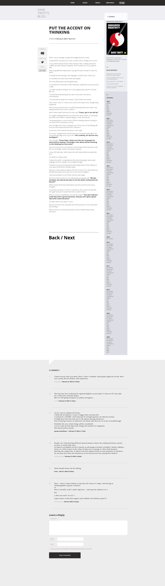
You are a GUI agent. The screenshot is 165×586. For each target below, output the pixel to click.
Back (54, 237)
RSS (40, 70)
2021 (108, 213)
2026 (108, 101)
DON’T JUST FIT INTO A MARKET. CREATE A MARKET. (115, 87)
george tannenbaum (60, 431)
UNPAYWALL (110, 3)
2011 (108, 266)
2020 (108, 237)
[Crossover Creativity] (117, 39)
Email (51, 544)
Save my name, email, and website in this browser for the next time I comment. (71, 549)
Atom (44, 70)
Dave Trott (72, 39)
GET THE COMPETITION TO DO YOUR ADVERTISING (115, 78)
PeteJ (56, 471)
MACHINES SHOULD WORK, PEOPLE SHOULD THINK (114, 74)
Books (85, 3)
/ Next (68, 237)
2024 (108, 142)
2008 (108, 337)
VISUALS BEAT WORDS (112, 84)
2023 (108, 166)
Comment (53, 518)
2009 (108, 313)
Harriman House (114, 61)
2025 (108, 118)
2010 (108, 290)
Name (52, 539)
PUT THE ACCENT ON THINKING (69, 30)
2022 (108, 189)
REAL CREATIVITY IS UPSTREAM (115, 81)
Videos (97, 3)
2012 (108, 242)
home (72, 3)
